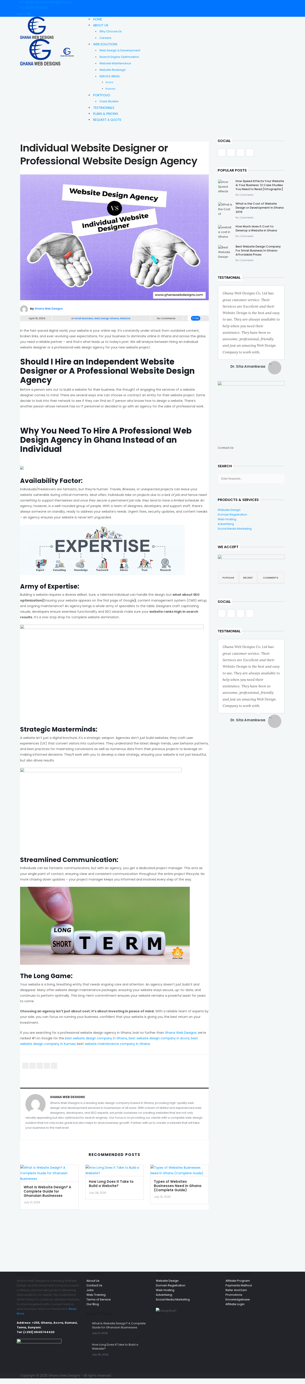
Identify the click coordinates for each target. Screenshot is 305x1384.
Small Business (83, 318)
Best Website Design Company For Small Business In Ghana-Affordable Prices (258, 250)
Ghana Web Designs (49, 308)
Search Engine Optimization (119, 57)
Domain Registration (232, 514)
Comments (270, 577)
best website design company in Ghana (96, 1038)
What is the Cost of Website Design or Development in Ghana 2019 (260, 207)
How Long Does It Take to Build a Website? (111, 1183)
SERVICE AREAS (109, 76)
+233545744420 (33, 7)
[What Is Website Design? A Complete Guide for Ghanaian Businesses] (49, 1174)
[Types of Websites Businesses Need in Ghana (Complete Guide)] (179, 1172)
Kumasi (110, 88)
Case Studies (109, 101)
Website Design (229, 510)
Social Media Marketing (235, 528)
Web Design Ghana (106, 318)
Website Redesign (112, 70)
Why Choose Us (110, 31)
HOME (97, 19)
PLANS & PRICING (105, 113)
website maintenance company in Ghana (117, 1044)
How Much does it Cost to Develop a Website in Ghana (256, 228)
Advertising (226, 524)
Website (125, 318)
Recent (248, 577)
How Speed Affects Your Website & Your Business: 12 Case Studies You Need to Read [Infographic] (260, 185)
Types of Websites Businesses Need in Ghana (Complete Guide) (177, 1185)
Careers (105, 38)
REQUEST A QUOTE (107, 119)
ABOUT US (100, 25)
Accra (109, 82)
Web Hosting (227, 519)
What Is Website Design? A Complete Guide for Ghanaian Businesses (47, 1191)
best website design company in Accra (159, 1038)
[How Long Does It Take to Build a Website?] (115, 1172)
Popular (228, 577)
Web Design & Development (119, 50)
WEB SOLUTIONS (105, 44)
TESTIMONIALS (103, 107)
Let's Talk (24, 14)
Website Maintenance (115, 63)
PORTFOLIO (101, 95)
